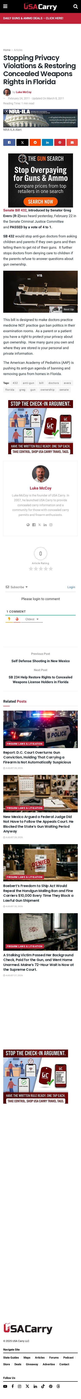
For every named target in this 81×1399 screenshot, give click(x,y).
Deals (17, 1364)
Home (6, 50)
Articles (18, 50)
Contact (64, 1364)
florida (9, 390)
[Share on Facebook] (9, 142)
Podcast (68, 1358)
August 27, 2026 (14, 975)
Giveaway (32, 1364)
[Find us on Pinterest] (50, 1386)
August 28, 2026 (14, 768)
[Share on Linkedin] (47, 142)
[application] (40, 292)
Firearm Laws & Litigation (25, 744)
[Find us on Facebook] (12, 1386)
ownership (48, 390)
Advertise (49, 1364)
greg (22, 390)
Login (71, 587)
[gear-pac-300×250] (35, 1016)
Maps (27, 1358)
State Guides (11, 1358)
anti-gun (28, 383)
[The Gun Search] (40, 180)
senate (64, 390)
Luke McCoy (24, 92)
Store (6, 1364)
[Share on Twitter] (22, 142)
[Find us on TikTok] (43, 1386)
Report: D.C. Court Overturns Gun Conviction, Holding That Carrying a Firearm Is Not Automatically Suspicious (37, 757)
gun (33, 390)
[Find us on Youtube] (5, 1386)
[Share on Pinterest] (59, 142)
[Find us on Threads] (58, 1386)
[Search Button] (75, 6)
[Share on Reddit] (35, 142)
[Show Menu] (5, 6)
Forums (54, 1358)
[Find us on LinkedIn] (35, 1386)
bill (41, 383)
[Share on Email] (72, 142)
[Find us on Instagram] (19, 1386)
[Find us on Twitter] (27, 1386)
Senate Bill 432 (15, 210)
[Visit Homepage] (40, 6)
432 (15, 383)
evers (67, 383)
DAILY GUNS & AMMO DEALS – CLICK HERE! (33, 18)
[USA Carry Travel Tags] (40, 427)
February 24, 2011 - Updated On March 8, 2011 (36, 98)
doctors (54, 383)
